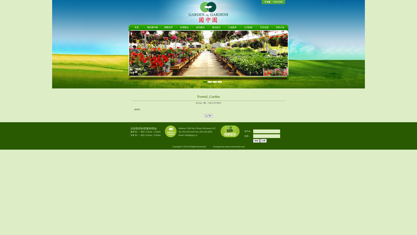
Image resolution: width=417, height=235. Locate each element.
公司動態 (248, 27)
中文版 (267, 2)
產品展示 (216, 27)
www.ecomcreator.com (235, 147)
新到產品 (200, 27)
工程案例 (232, 27)
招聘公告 (280, 27)
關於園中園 (152, 27)
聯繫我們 (168, 27)
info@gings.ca (191, 135)
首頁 (136, 27)
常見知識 (264, 27)
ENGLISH (277, 2)
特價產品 (184, 27)
